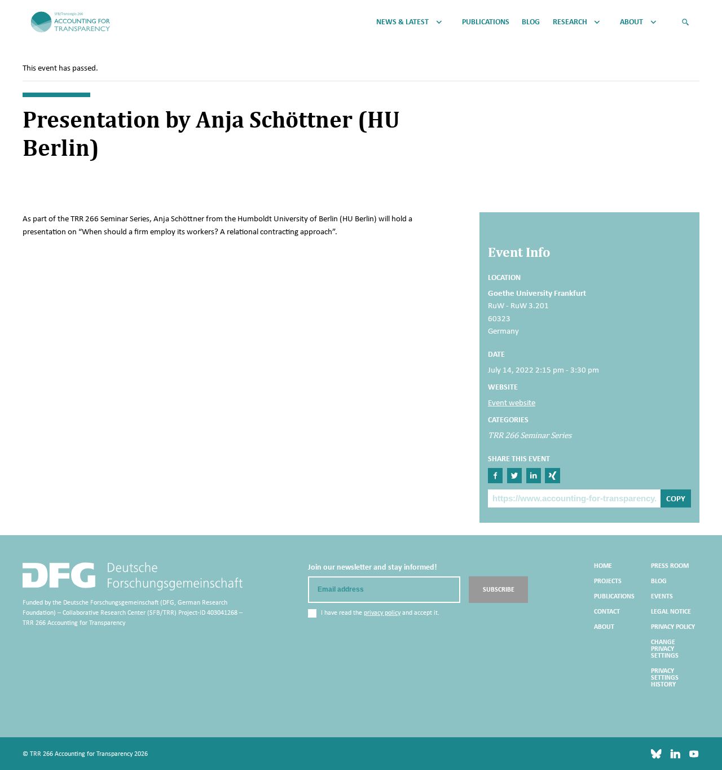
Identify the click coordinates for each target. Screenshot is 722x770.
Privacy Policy (673, 626)
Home (603, 565)
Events (662, 596)
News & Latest (402, 22)
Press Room (670, 565)
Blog (531, 22)
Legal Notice (671, 611)
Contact (607, 611)
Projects (608, 581)
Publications (485, 22)
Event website (511, 402)
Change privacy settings (665, 648)
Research (570, 22)
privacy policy (382, 612)
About (631, 22)
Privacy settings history (665, 677)
